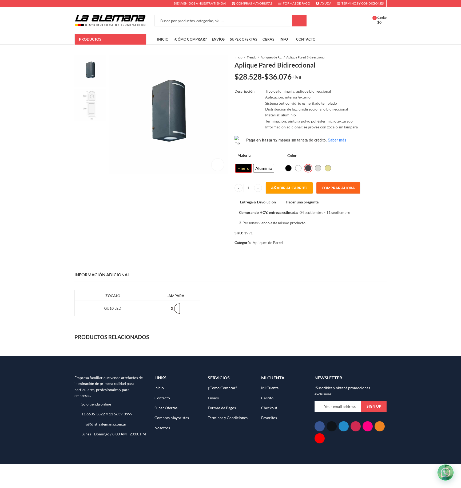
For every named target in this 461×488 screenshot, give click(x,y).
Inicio (239, 57)
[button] (446, 473)
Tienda (251, 57)
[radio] (243, 168)
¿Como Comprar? (222, 387)
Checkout (269, 408)
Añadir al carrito (289, 188)
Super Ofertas (165, 408)
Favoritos (269, 417)
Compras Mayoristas (171, 417)
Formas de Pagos (222, 408)
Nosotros (162, 428)
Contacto (162, 398)
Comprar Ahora (338, 188)
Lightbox (218, 165)
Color (292, 155)
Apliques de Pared (271, 57)
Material (244, 155)
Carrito (267, 398)
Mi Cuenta (270, 387)
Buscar (299, 20)
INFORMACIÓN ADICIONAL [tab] (102, 274)
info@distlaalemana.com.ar (103, 424)
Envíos (213, 398)
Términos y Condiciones (228, 417)
